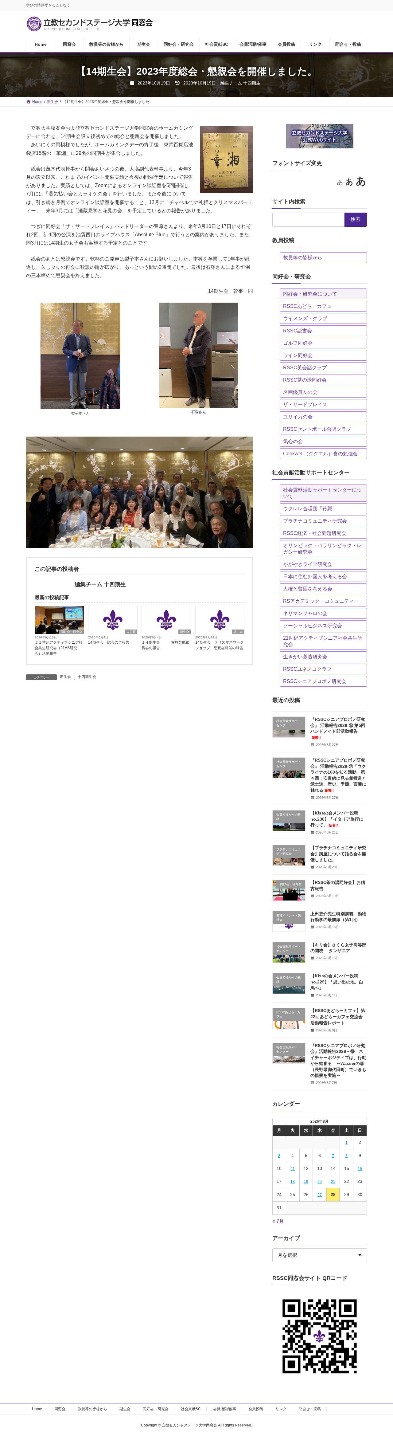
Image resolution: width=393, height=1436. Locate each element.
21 (333, 1181)
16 (360, 1169)
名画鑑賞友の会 (300, 392)
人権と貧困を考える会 (307, 588)
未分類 (131, 632)
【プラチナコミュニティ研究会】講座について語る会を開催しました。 (338, 853)
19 (306, 1181)
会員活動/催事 (224, 1409)
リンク (280, 1409)
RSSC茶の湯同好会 (305, 380)
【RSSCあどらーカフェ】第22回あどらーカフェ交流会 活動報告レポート (337, 1016)
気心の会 (293, 441)
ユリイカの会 (298, 416)
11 (293, 1169)
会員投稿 (255, 1409)
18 (292, 1181)
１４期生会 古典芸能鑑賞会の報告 (165, 645)
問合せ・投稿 (310, 1409)
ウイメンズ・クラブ (305, 318)
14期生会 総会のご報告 (108, 642)
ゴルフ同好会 (298, 343)
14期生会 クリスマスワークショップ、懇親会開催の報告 (219, 645)
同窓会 (59, 1409)
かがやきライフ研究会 (307, 564)
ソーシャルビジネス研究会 (312, 625)
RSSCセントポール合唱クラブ (317, 429)
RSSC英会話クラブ (305, 367)
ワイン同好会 (298, 355)
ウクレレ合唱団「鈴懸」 (310, 508)
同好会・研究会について (310, 293)
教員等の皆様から (302, 257)
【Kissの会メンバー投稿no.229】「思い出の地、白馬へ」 (336, 981)
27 (319, 1195)
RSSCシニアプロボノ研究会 (314, 681)
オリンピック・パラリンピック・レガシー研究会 (322, 549)
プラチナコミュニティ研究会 (315, 521)
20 (319, 1181)
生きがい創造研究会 (305, 656)
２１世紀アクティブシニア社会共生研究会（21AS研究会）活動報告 (59, 648)
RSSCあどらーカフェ (307, 306)
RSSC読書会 (297, 330)
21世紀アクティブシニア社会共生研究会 (322, 641)
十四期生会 (87, 677)
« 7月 (278, 1221)
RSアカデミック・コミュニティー (321, 601)
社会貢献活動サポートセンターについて (322, 493)
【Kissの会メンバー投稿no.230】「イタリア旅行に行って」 (336, 818)
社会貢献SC (191, 1409)
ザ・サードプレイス (305, 404)
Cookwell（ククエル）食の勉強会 (320, 453)
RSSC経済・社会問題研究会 (314, 533)
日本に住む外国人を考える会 (315, 576)
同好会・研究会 (71, 632)
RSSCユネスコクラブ (307, 669)
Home (37, 1409)
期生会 (184, 632)
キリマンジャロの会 (305, 613)
